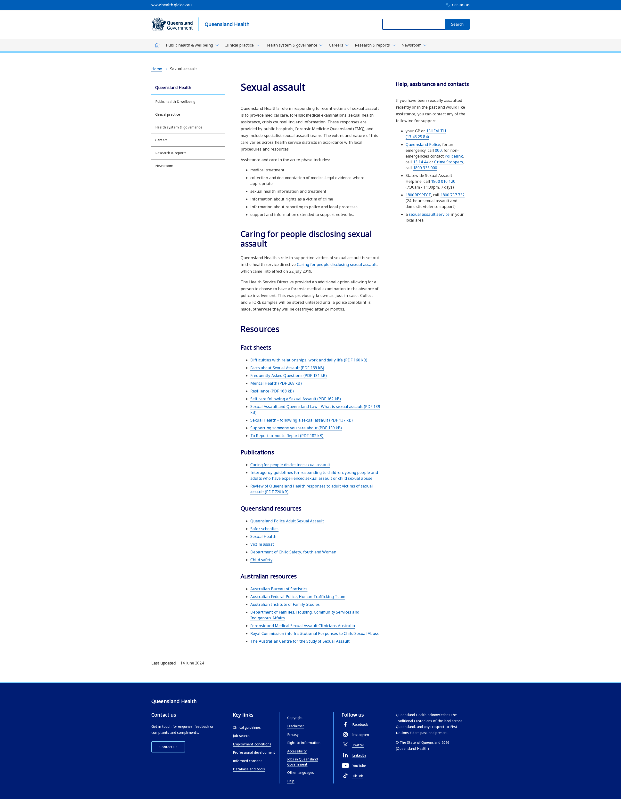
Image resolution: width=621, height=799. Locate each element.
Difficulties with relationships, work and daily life (308, 360)
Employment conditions (252, 744)
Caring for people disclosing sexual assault (337, 264)
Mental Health (276, 383)
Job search (241, 735)
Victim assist (262, 544)
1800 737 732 (453, 195)
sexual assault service (429, 214)
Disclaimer (295, 726)
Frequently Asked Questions (288, 375)
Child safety (261, 559)
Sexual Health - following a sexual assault (301, 420)
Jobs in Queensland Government (302, 762)
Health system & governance (178, 127)
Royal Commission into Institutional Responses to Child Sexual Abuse (314, 633)
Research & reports (171, 153)
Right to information (303, 742)
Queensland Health (173, 87)
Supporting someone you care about (296, 428)
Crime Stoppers (448, 162)
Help (290, 781)
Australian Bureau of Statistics (278, 588)
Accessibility (297, 751)
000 (438, 150)
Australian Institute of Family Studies (285, 604)
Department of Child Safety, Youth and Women (293, 552)
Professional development (254, 752)
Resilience (272, 391)
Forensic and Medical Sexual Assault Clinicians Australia (302, 625)
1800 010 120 (443, 181)
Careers (161, 140)
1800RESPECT (418, 195)
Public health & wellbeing (175, 101)
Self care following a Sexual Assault (295, 398)
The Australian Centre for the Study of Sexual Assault (300, 641)
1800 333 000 (425, 167)
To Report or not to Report (287, 435)
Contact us (168, 746)
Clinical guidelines (247, 727)
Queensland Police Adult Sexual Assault (287, 521)
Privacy (293, 734)
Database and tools (249, 769)
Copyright (295, 717)
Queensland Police (423, 144)
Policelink (454, 156)
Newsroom (164, 165)
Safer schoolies (264, 528)
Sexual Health (263, 536)
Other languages (300, 772)
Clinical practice (167, 114)
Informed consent (247, 761)
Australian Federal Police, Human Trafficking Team (297, 596)
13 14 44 (420, 162)
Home (156, 69)
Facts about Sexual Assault (287, 367)
